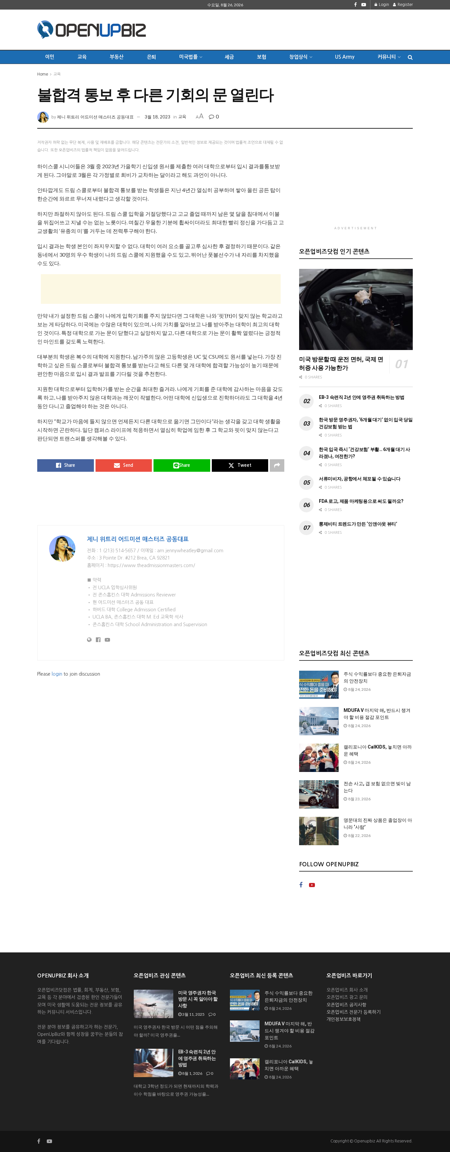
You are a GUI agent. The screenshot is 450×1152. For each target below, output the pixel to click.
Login (383, 5)
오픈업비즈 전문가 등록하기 (353, 1012)
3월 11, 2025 (193, 1014)
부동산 (117, 56)
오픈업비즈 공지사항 (346, 1005)
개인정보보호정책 (343, 1019)
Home (42, 74)
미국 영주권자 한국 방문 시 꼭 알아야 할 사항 (198, 999)
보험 (261, 56)
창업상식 (298, 56)
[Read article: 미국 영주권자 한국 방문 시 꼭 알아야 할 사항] (153, 1004)
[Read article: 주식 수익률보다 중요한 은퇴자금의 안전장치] (319, 685)
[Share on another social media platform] (277, 465)
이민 (49, 56)
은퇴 (151, 56)
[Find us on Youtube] (363, 5)
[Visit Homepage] (91, 29)
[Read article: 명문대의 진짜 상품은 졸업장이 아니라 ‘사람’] (319, 831)
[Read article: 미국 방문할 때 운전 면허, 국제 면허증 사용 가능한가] (356, 309)
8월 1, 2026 (192, 1073)
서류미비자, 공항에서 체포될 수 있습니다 (360, 478)
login (57, 674)
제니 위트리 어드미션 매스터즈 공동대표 (95, 116)
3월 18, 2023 (157, 116)
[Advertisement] (293, 29)
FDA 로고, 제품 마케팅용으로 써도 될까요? (361, 501)
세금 (229, 56)
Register (405, 5)
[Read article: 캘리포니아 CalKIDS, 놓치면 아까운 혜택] (319, 758)
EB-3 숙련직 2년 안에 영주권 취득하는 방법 (362, 397)
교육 (82, 56)
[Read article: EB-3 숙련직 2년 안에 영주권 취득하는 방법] (153, 1063)
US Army (344, 56)
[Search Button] (410, 57)
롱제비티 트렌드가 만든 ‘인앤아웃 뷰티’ (358, 524)
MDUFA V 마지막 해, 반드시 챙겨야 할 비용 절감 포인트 (290, 1030)
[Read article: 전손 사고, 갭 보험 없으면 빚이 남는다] (319, 794)
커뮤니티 (387, 56)
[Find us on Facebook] (355, 5)
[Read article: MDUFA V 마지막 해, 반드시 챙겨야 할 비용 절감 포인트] (319, 721)
